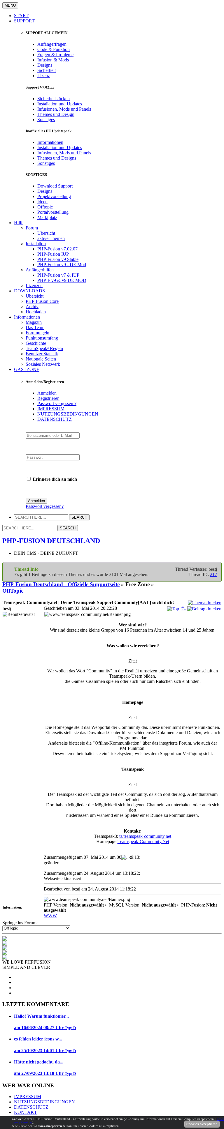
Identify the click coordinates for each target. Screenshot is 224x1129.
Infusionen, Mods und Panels (64, 109)
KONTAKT (25, 1112)
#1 (183, 608)
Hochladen (36, 311)
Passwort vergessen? (45, 506)
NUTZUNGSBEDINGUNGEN (67, 413)
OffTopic (12, 591)
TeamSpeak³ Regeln (44, 348)
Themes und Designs (56, 158)
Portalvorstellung (53, 212)
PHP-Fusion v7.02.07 (57, 248)
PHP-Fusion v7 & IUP (58, 275)
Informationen (50, 142)
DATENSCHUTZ (54, 419)
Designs (44, 65)
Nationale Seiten (41, 358)
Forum (32, 227)
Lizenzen (34, 285)
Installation (36, 243)
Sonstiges (46, 119)
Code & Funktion (53, 49)
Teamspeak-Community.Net (143, 841)
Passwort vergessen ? (56, 403)
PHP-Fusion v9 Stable (57, 259)
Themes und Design (55, 114)
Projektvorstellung (54, 196)
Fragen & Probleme (55, 54)
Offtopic (45, 206)
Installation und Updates (59, 103)
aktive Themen (51, 238)
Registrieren (48, 398)
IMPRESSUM (50, 408)
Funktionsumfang (42, 337)
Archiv (32, 306)
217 (213, 574)
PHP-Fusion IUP (53, 254)
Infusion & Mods (53, 59)
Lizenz (43, 75)
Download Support (55, 185)
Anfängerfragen (51, 44)
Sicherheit (46, 70)
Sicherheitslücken (53, 98)
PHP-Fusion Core (42, 301)
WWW (50, 915)
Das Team (35, 327)
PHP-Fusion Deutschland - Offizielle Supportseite (61, 584)
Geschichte (36, 343)
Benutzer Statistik (42, 353)
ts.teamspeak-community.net (145, 836)
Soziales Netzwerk (43, 364)
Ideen (42, 201)
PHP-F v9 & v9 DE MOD (61, 280)
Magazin (34, 322)
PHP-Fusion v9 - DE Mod (61, 264)
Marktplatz (47, 217)
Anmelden (47, 393)
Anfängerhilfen (40, 269)
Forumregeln (37, 332)
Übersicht (46, 233)
